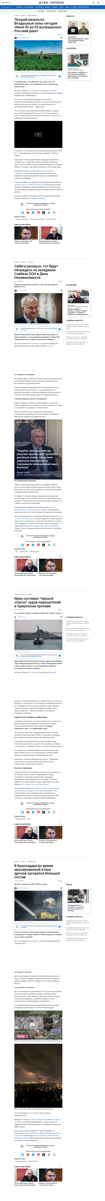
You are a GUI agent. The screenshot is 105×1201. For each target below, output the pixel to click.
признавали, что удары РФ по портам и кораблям (41, 526)
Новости (19, 7)
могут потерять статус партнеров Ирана (34, 784)
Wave (67, 7)
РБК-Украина (33, 91)
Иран (28, 818)
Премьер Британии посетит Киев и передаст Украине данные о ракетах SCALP (77, 326)
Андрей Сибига (24, 551)
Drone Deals (41, 11)
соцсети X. (50, 346)
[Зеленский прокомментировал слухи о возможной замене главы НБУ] (78, 28)
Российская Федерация (21, 219)
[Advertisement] (38, 360)
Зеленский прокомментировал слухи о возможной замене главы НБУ (78, 39)
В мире (30, 594)
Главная (16, 15)
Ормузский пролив (51, 11)
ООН (16, 551)
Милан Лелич (71, 305)
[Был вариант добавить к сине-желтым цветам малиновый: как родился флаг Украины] (78, 60)
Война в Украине (62, 11)
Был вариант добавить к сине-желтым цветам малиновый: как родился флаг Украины (78, 75)
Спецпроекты (83, 7)
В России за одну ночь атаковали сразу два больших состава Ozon (76, 338)
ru (10, 2)
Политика (39, 7)
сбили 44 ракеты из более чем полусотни (29, 185)
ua (3, 2)
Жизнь (55, 7)
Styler (73, 7)
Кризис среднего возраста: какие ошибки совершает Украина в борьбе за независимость (78, 311)
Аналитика (29, 7)
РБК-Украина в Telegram (36, 198)
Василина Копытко (73, 68)
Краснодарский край (20, 1161)
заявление (53, 91)
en (6, 2)
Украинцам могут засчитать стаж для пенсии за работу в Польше (76, 908)
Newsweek (52, 672)
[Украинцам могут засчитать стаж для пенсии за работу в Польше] (78, 896)
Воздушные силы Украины (37, 219)
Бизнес (48, 7)
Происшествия (32, 861)
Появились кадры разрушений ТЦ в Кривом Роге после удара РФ (77, 343)
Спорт (61, 7)
